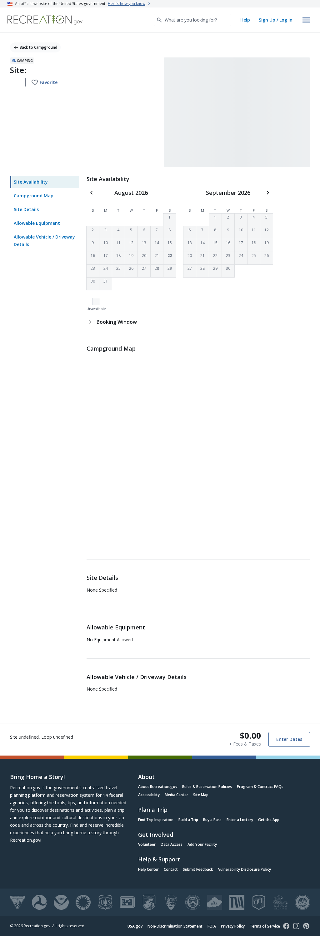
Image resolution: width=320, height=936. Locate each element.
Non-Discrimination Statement (175, 926)
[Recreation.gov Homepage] (45, 19)
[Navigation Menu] (306, 20)
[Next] (268, 193)
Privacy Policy (233, 926)
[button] (169, 220)
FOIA (212, 926)
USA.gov (135, 926)
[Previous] (92, 193)
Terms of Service (265, 926)
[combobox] (192, 20)
